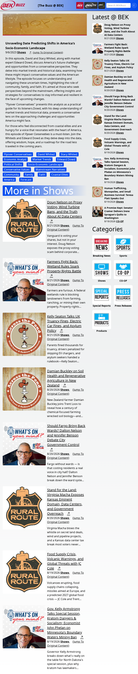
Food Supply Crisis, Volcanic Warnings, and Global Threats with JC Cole (65, 561)
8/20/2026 (109, 90)
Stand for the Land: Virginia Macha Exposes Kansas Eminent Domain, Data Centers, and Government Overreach (65, 502)
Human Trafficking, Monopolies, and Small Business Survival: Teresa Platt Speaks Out (118, 193)
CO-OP (120, 221)
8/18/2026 (109, 221)
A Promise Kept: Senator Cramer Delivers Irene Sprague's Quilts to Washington (118, 212)
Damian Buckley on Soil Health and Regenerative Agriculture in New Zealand (66, 378)
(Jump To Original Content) (48, 52)
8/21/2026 (109, 38)
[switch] (134, 5)
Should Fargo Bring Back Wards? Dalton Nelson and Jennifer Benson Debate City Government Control (66, 435)
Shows (21, 52)
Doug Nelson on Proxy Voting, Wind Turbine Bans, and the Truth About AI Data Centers (64, 209)
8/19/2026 (109, 152)
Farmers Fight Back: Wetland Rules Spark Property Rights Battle (64, 266)
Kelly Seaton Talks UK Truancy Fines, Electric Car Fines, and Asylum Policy (64, 323)
